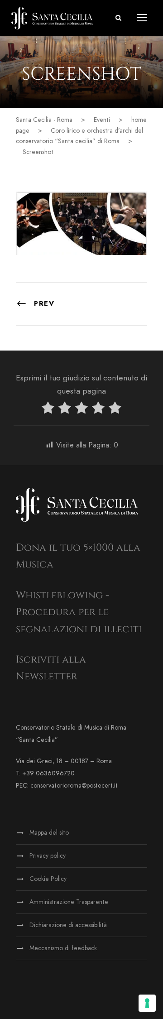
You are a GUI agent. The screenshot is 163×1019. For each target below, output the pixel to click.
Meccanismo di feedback (63, 948)
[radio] (48, 409)
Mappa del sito (49, 832)
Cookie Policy (48, 879)
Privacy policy (47, 855)
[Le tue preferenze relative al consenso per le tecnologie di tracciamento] (147, 1003)
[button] (118, 18)
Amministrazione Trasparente (68, 902)
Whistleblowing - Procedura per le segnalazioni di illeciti (79, 612)
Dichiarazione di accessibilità (68, 925)
